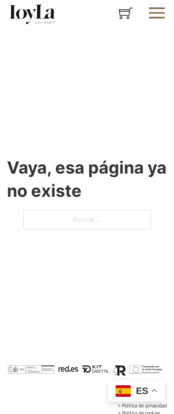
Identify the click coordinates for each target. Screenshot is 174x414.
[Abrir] (157, 13)
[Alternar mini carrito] (126, 13)
